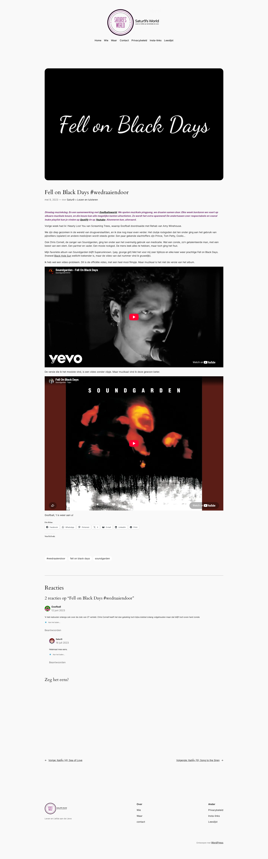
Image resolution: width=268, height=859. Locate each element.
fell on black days (80, 558)
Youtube (100, 219)
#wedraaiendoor (56, 558)
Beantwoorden (53, 630)
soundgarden (102, 558)
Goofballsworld (108, 212)
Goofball (56, 606)
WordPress (217, 842)
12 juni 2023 (58, 610)
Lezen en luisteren (87, 199)
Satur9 (70, 199)
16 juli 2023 (62, 642)
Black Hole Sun (62, 255)
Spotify (84, 219)
